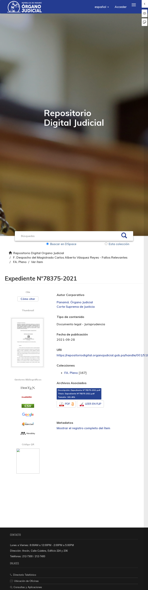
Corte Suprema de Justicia (76, 306)
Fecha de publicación (72, 334)
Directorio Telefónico (24, 575)
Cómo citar (28, 299)
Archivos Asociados (72, 383)
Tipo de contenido (70, 317)
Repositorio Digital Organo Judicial (38, 253)
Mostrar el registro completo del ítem (83, 428)
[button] (102, 6)
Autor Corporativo (70, 295)
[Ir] (124, 236)
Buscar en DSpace (63, 244)
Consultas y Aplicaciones (27, 587)
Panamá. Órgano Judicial (75, 302)
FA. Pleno (20, 262)
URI (59, 350)
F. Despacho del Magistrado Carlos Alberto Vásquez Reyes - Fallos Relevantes (70, 257)
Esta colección (119, 244)
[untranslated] (28, 433)
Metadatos (65, 423)
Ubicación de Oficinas (26, 581)
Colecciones (66, 365)
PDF (67, 403)
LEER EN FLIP (93, 403)
